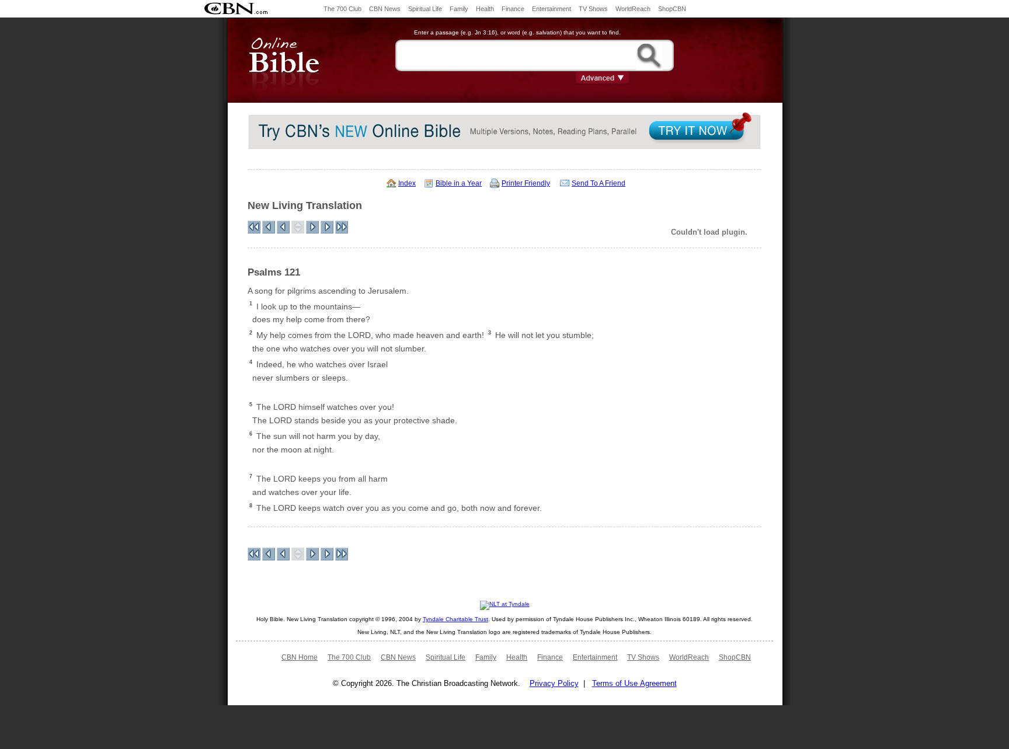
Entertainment (551, 8)
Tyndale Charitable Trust (455, 619)
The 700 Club (342, 8)
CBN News (385, 8)
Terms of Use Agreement (634, 683)
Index (407, 183)
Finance (513, 8)
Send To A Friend (598, 183)
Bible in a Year (459, 183)
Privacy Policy (554, 683)
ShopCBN (672, 8)
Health (485, 8)
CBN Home (299, 657)
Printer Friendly (526, 183)
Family (459, 8)
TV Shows (593, 8)
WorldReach (632, 8)
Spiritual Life (425, 8)
